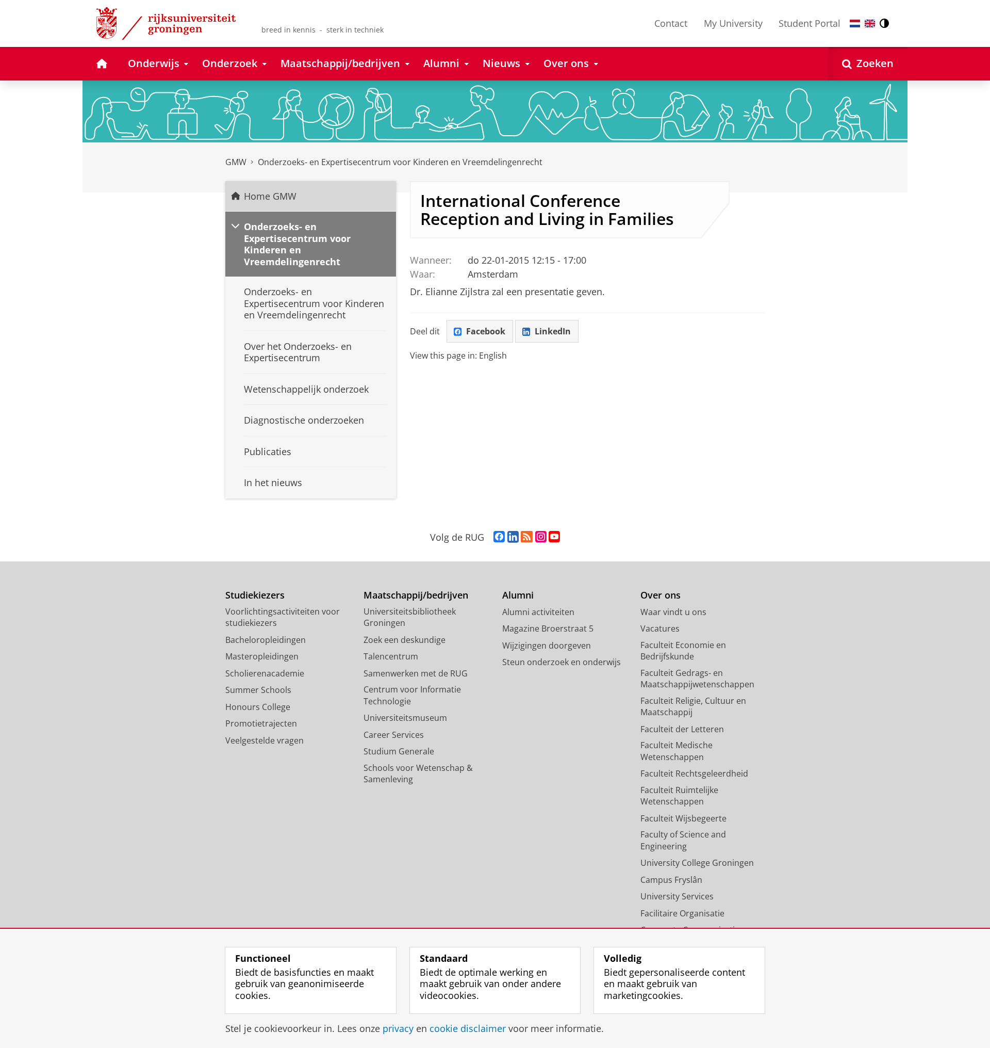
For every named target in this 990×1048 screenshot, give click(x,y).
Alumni (518, 595)
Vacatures (660, 628)
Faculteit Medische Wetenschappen (676, 751)
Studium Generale (399, 751)
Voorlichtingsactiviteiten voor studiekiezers (282, 617)
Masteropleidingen (262, 656)
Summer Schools (258, 690)
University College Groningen (697, 862)
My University (733, 23)
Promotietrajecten (261, 723)
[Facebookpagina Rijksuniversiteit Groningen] (499, 537)
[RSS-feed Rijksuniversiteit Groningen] (527, 537)
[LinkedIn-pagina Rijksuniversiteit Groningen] (513, 537)
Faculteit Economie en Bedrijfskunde (683, 651)
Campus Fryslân (671, 879)
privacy (398, 1029)
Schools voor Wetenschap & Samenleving (418, 773)
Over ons (660, 595)
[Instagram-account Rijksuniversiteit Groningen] (541, 537)
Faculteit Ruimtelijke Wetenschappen (679, 796)
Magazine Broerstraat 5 (547, 628)
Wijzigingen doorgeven (546, 645)
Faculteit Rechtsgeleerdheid (694, 773)
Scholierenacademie (264, 673)
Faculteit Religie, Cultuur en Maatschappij (693, 706)
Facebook (485, 331)
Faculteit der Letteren (682, 729)
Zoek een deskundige (405, 640)
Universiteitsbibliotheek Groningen (410, 617)
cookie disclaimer (468, 1029)
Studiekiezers (255, 595)
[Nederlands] (855, 23)
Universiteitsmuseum (405, 717)
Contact (670, 23)
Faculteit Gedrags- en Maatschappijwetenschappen (697, 678)
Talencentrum (391, 656)
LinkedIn (553, 331)
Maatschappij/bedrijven (416, 595)
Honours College (257, 707)
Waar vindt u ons (673, 612)
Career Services (394, 734)
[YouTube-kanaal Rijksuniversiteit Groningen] (554, 537)
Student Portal (809, 23)
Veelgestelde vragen (264, 740)
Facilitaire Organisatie (682, 913)
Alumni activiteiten (538, 612)
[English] (870, 23)
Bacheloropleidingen (265, 640)
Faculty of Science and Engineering (683, 840)
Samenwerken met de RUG (416, 673)
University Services (677, 896)
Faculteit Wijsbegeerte (683, 818)
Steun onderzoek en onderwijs (561, 662)
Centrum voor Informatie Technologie (412, 695)
